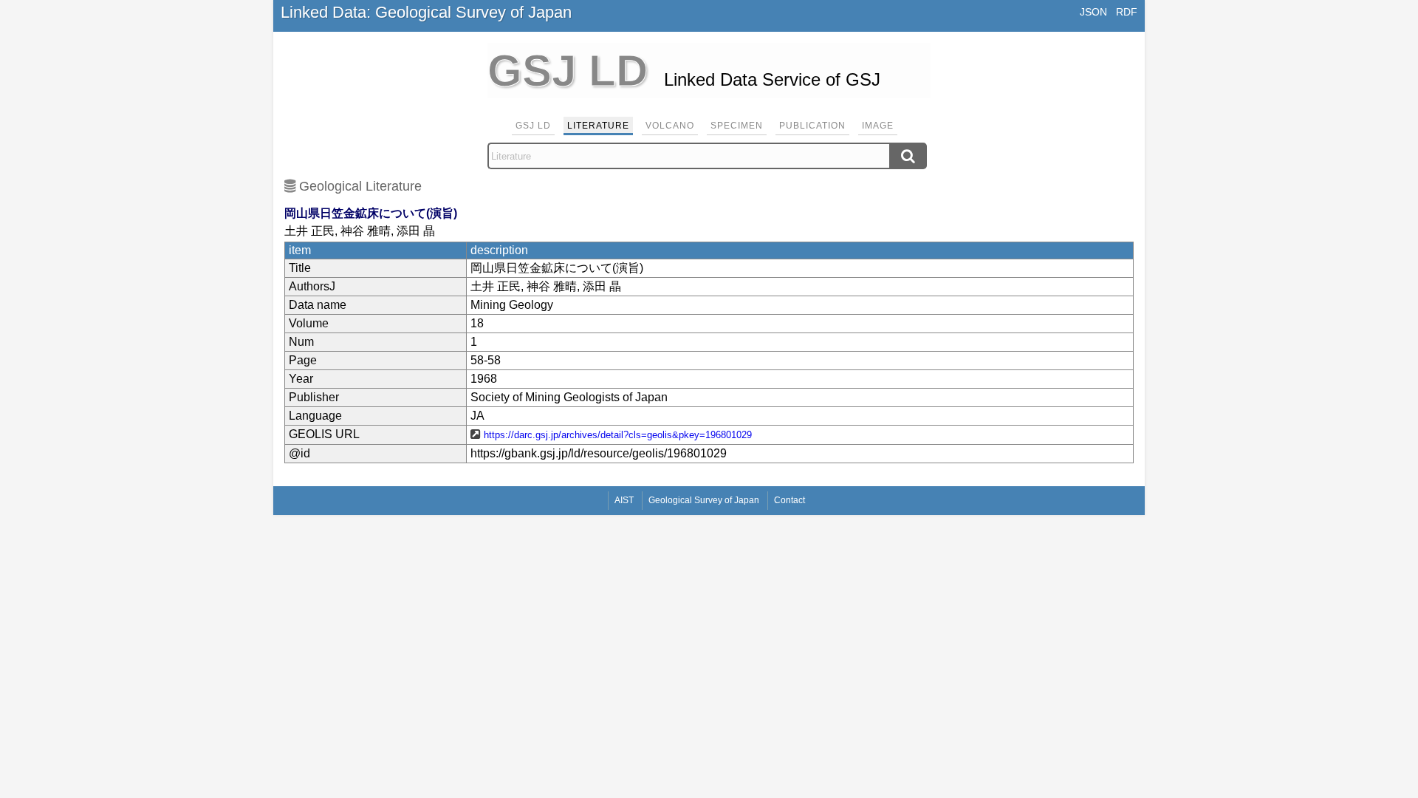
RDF (1126, 12)
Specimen (736, 125)
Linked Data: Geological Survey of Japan (426, 12)
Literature (598, 125)
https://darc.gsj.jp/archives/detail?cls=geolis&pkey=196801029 (618, 434)
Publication (812, 125)
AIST (624, 500)
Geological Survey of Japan (703, 500)
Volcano (669, 125)
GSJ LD (533, 125)
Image (878, 125)
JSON (1093, 12)
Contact (789, 500)
